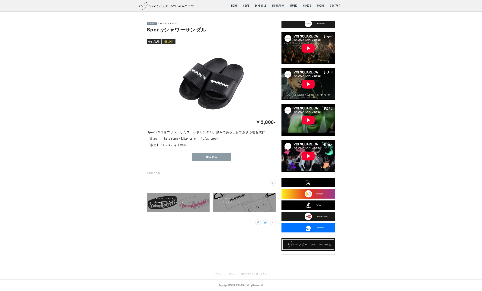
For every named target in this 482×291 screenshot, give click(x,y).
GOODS (320, 5)
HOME (234, 5)
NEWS (246, 5)
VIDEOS (307, 5)
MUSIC (293, 5)
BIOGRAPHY (278, 5)
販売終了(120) (154, 172)
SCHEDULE (260, 5)
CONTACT (335, 5)
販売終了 (152, 23)
